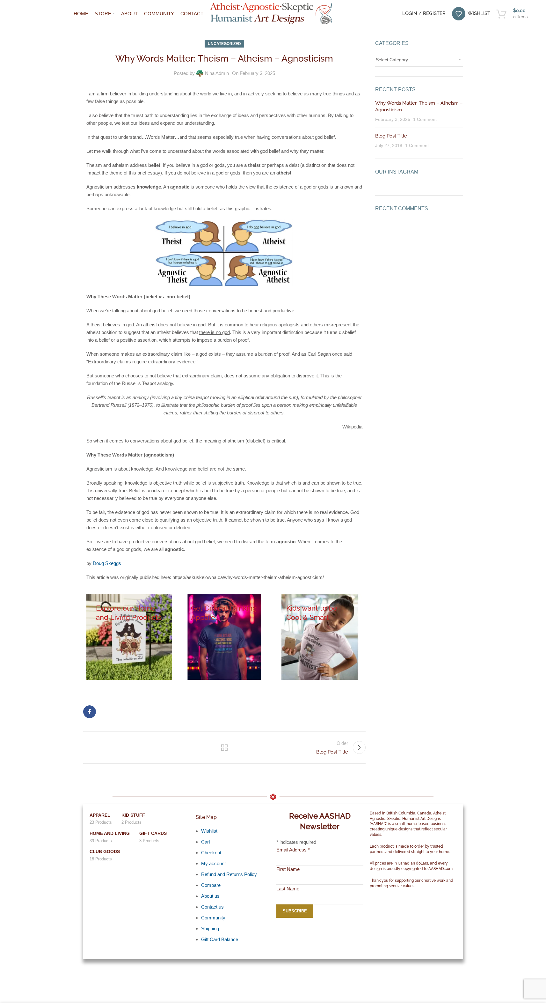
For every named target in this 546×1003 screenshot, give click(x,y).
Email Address (293, 849)
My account (213, 863)
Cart (205, 841)
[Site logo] (273, 13)
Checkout (211, 852)
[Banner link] (129, 637)
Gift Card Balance (219, 939)
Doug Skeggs (107, 563)
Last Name (287, 888)
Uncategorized (224, 43)
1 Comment (425, 119)
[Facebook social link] (89, 711)
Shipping (210, 928)
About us (210, 896)
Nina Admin (217, 73)
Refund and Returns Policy (229, 874)
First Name (288, 869)
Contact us (212, 907)
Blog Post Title (391, 136)
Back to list (224, 747)
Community (213, 917)
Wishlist (209, 831)
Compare (211, 885)
